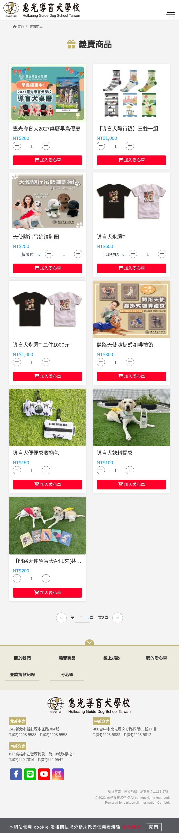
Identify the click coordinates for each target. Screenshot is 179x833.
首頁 (20, 26)
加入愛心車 (50, 160)
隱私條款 (130, 791)
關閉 (153, 827)
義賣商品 (36, 26)
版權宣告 (114, 791)
